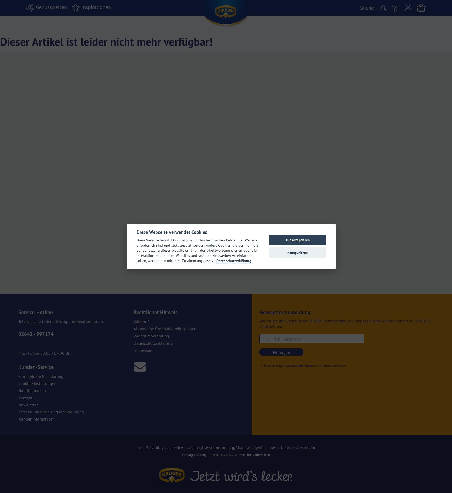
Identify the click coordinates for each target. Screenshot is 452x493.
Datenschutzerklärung (233, 260)
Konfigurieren (297, 253)
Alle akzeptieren (297, 240)
